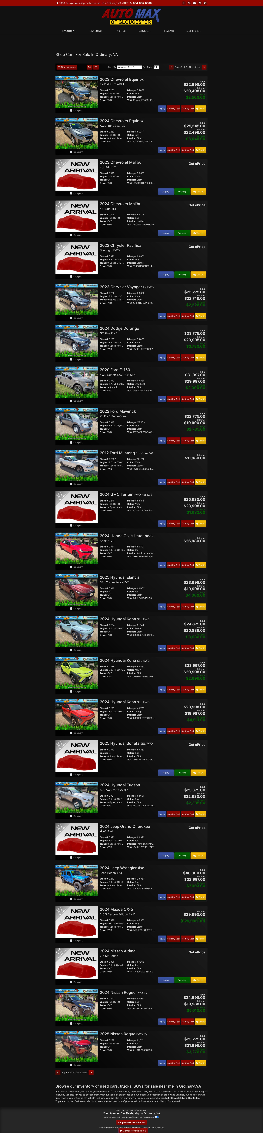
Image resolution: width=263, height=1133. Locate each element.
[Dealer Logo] (131, 16)
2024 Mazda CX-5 (117, 911)
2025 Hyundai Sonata (126, 743)
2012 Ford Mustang (126, 453)
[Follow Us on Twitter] (189, 3)
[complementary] (255, 1125)
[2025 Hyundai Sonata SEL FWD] (76, 755)
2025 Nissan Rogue (123, 1034)
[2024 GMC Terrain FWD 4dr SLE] (76, 506)
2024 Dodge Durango (119, 330)
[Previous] (171, 67)
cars (145, 1091)
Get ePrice (197, 164)
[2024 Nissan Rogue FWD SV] (76, 1004)
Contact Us (132, 1110)
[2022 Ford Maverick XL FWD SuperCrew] (76, 423)
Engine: (104, 93)
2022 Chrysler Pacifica (120, 247)
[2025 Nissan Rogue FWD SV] (76, 1046)
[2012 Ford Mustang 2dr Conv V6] (76, 465)
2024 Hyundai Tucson (120, 787)
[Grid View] (89, 67)
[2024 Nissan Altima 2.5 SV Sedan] (76, 963)
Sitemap (135, 1117)
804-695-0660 (142, 3)
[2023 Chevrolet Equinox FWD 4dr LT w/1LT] (76, 91)
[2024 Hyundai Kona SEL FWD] (76, 631)
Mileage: (131, 90)
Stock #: (104, 90)
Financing (182, 191)
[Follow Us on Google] (200, 3)
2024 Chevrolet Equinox (122, 123)
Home (118, 1110)
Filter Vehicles (67, 67)
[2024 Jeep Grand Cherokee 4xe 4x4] (76, 838)
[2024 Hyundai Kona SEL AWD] (76, 672)
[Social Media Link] (205, 3)
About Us (125, 1110)
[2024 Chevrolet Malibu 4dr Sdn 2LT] (76, 216)
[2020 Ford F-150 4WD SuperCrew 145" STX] (76, 382)
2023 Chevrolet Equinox (122, 81)
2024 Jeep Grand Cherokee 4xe (125, 828)
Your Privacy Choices (147, 1117)
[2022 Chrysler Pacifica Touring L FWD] (76, 257)
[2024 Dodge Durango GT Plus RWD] (76, 340)
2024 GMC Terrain (126, 494)
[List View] (96, 67)
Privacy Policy (142, 1110)
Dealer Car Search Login (112, 1117)
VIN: (129, 100)
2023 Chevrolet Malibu (120, 164)
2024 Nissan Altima (117, 953)
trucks (151, 1091)
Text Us (201, 108)
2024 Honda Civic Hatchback (127, 538)
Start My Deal (173, 108)
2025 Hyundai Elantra (119, 579)
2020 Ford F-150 (117, 372)
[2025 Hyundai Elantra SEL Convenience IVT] (76, 589)
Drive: (103, 100)
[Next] (204, 67)
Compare (78, 110)
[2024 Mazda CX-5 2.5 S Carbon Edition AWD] (76, 921)
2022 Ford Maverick (118, 413)
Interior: (131, 96)
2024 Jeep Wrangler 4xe (122, 870)
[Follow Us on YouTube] (194, 3)
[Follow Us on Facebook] (184, 3)
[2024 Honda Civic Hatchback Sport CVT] (76, 548)
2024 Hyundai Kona (124, 619)
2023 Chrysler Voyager (127, 287)
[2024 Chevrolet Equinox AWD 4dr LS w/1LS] (76, 133)
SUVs (159, 1091)
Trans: (103, 96)
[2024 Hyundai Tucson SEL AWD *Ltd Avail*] (76, 797)
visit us (90, 1101)
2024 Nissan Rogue (123, 992)
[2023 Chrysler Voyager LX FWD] (76, 299)
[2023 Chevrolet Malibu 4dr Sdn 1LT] (76, 174)
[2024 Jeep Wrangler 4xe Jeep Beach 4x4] (76, 880)
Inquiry (162, 108)
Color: (130, 93)
